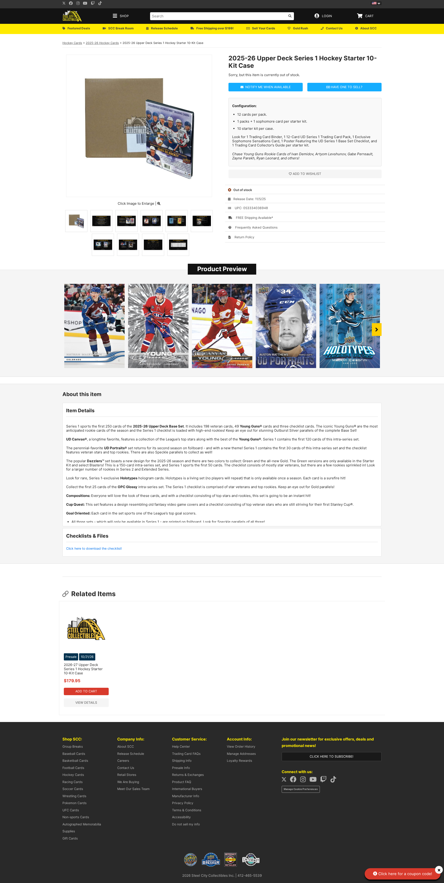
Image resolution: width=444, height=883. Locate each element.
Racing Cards (72, 782)
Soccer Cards (72, 789)
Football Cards (73, 768)
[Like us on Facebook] (72, 3)
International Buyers (187, 789)
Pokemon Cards (74, 803)
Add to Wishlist (307, 174)
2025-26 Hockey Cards (102, 43)
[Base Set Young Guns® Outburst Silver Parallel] (158, 367)
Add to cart (86, 691)
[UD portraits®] (286, 367)
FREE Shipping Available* (254, 218)
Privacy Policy (182, 803)
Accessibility (181, 817)
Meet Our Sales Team (133, 789)
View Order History (241, 746)
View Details (86, 702)
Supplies (68, 831)
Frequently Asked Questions (256, 227)
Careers (123, 760)
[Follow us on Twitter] (63, 3)
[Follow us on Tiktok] (101, 3)
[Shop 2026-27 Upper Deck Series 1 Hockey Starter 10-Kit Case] (86, 649)
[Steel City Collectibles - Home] (72, 16)
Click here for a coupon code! (404, 873)
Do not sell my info (186, 824)
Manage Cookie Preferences (301, 789)
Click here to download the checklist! (94, 548)
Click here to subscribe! (331, 756)
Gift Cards (70, 838)
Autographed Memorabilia (81, 824)
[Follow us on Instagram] (79, 3)
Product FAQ (181, 782)
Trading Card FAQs (186, 754)
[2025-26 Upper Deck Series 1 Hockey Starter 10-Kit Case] (139, 191)
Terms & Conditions (186, 810)
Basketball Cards (75, 760)
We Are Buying (128, 782)
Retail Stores (126, 775)
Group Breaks (72, 746)
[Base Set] (94, 367)
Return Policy (244, 237)
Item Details (80, 410)
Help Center (181, 746)
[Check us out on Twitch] (94, 3)
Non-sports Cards (75, 817)
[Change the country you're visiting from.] (376, 3)
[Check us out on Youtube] (86, 3)
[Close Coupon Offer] (439, 870)
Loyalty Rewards (239, 760)
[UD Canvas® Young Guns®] (222, 367)
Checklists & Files (87, 536)
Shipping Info (181, 760)
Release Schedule (130, 754)
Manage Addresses (241, 754)
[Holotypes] (350, 367)
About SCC (125, 746)
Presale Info (181, 768)
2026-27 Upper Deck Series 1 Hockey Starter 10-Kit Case (83, 669)
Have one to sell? (346, 87)
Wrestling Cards (74, 796)
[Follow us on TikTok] (334, 780)
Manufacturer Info (185, 796)
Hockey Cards (72, 43)
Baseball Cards (73, 754)
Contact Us (125, 768)
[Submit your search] (290, 16)
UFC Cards (70, 810)
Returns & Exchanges (188, 775)
